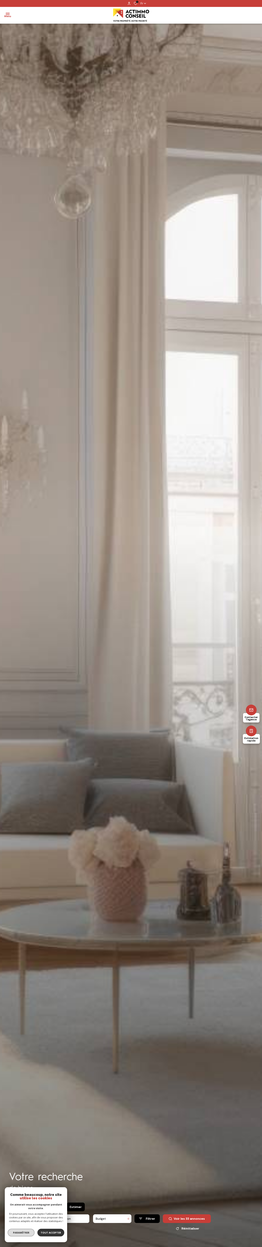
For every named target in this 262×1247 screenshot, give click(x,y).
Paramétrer (21, 1232)
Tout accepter (51, 1232)
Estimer (76, 1207)
